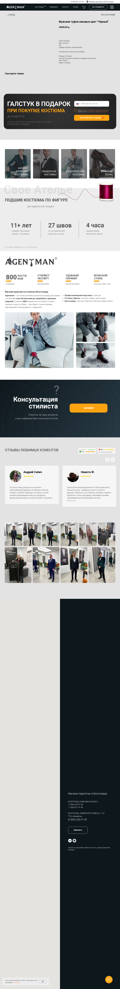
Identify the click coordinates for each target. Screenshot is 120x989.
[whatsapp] (74, 840)
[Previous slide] (107, 459)
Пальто (65, 7)
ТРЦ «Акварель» (75, 816)
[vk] (70, 840)
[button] (98, 7)
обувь (75, 7)
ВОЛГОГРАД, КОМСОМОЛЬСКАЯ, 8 (83, 801)
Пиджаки (53, 7)
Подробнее (16, 982)
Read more (71, 501)
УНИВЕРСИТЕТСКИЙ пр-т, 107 (92, 813)
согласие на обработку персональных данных (95, 110)
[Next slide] (112, 459)
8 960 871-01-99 (77, 2)
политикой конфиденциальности (98, 111)
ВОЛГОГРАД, (74, 813)
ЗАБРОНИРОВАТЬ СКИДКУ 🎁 (92, 118)
